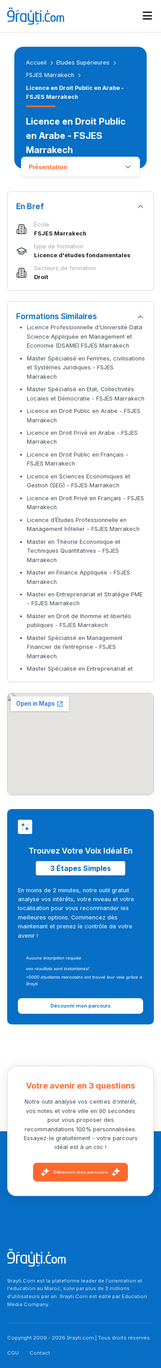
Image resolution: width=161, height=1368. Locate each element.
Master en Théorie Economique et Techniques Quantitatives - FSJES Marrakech (73, 550)
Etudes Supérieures (83, 62)
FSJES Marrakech (50, 75)
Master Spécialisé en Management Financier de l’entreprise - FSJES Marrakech (75, 647)
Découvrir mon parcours (80, 1172)
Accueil (36, 62)
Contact (40, 1353)
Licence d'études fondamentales (82, 255)
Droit (41, 277)
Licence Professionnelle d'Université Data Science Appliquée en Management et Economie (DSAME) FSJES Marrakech (84, 336)
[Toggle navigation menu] (147, 16)
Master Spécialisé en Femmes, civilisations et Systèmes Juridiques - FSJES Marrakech (86, 367)
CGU (13, 1353)
